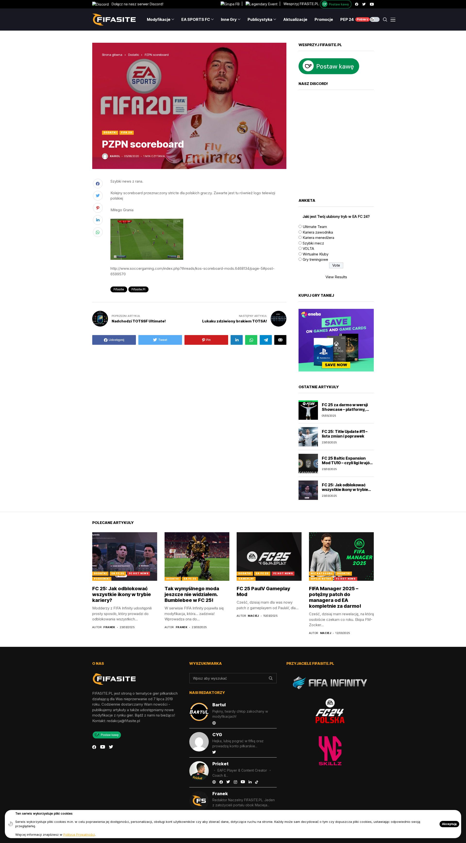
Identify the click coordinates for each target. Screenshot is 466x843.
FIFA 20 (126, 132)
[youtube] (372, 4)
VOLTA (308, 248)
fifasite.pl (138, 289)
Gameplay (246, 578)
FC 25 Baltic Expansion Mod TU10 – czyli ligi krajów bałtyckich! (347, 463)
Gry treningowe (315, 259)
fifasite (119, 289)
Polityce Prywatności (79, 834)
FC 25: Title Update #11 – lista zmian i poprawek (344, 433)
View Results (336, 277)
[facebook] (356, 4)
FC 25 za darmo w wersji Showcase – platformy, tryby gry (345, 409)
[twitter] (364, 4)
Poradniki (102, 578)
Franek (109, 627)
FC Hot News (139, 573)
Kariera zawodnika (318, 232)
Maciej (253, 615)
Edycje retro (321, 578)
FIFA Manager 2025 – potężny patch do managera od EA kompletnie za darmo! (335, 597)
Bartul (219, 704)
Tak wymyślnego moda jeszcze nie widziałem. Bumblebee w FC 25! (192, 594)
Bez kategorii (322, 573)
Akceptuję (449, 824)
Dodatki (133, 55)
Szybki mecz (313, 243)
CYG (217, 734)
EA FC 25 (117, 573)
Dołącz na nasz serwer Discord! (136, 4)
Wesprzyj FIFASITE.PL (301, 4)
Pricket (220, 763)
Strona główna (112, 55)
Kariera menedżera (318, 237)
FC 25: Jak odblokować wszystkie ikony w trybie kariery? (345, 489)
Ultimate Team (315, 226)
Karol (115, 156)
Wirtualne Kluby (315, 254)
